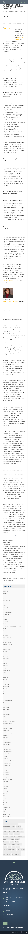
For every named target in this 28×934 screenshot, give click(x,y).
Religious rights (6, 744)
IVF (3, 691)
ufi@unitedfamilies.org (9, 280)
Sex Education (6, 758)
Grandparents (6, 686)
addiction (5, 593)
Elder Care (5, 656)
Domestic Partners (7, 642)
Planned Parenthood (7, 723)
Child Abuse (5, 609)
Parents (4, 716)
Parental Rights (6, 714)
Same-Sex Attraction (8, 749)
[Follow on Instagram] (6, 923)
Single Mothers (6, 772)
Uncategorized (6, 807)
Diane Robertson (7, 637)
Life (4, 695)
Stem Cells (5, 781)
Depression (5, 635)
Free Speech (6, 677)
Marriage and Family (7, 700)
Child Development (7, 612)
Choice (4, 616)
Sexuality (5, 767)
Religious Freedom (7, 742)
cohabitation (18, 826)
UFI (3, 800)
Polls (4, 726)
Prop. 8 (13, 846)
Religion (4, 740)
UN (3, 805)
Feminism (5, 675)
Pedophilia (5, 719)
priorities (5, 846)
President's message (8, 733)
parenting (12, 841)
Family (23, 11)
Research (5, 746)
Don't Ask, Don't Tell (8, 647)
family (22, 831)
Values (4, 809)
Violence (5, 811)
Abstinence (5, 591)
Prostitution (5, 737)
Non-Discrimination (7, 712)
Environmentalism (7, 661)
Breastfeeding (6, 607)
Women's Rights (6, 814)
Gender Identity (6, 684)
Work (19, 854)
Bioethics (5, 603)
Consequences (14, 829)
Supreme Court (6, 786)
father (4, 672)
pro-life (9, 846)
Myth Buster (6, 709)
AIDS (4, 598)
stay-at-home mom (7, 779)
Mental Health (6, 705)
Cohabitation (6, 621)
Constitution (5, 623)
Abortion (5, 589)
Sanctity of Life (6, 753)
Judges (4, 839)
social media (6, 774)
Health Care (5, 688)
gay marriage (5, 836)
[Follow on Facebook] (4, 923)
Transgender (6, 798)
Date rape (5, 628)
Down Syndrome (7, 649)
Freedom (5, 679)
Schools (5, 756)
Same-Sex (14, 849)
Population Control (7, 728)
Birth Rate (5, 605)
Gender (4, 681)
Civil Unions (5, 619)
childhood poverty (6, 826)
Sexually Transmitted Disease (10, 770)
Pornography (6, 730)
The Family (5, 793)
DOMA (9, 831)
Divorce (5, 640)
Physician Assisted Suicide (9, 721)
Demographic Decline (8, 633)
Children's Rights (7, 614)
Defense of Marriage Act (9, 630)
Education (5, 654)
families (18, 831)
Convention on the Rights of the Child (12, 626)
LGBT (4, 693)
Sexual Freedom (7, 763)
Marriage (5, 698)
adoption (5, 596)
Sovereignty (6, 777)
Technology (5, 791)
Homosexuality (12, 836)
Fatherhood (5, 834)
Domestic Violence (7, 644)
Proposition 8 (6, 735)
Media (4, 702)
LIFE (8, 839)
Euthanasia (5, 665)
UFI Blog (5, 802)
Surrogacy (5, 788)
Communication (6, 829)
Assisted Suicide (6, 600)
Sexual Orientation (7, 765)
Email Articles (6, 658)
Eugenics (5, 663)
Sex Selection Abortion (8, 760)
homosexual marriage (21, 836)
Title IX (4, 795)
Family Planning (6, 670)
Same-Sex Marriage (7, 751)
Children (13, 826)
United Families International (10, 11)
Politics (13, 844)
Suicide (4, 784)
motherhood (6, 707)
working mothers (7, 816)
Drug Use (5, 651)
